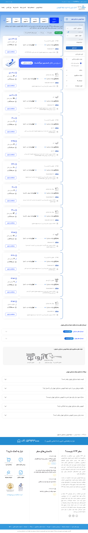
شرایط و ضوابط (65, 527)
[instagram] (77, 516)
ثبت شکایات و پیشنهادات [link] (14, 495)
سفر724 (84, 435)
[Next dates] (4, 20)
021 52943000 (30, 441)
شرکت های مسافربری (40, 527)
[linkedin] (73, 516)
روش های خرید (75, 527)
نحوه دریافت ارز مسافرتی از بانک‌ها (48, 491)
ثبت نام (7, 1)
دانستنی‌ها (15, 7)
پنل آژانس (8, 7)
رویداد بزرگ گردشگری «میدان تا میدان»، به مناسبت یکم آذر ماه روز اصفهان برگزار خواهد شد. (45, 471)
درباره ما (69, 1)
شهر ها (48, 527)
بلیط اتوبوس (39, 7)
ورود (11, 1)
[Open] (68, 28)
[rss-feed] (70, 516)
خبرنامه (25, 527)
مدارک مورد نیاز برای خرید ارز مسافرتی (47, 482)
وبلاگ (31, 527)
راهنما (3, 7)
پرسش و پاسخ (56, 527)
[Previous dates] (61, 20)
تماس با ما (64, 1)
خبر (49, 463)
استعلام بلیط (31, 7)
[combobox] (74, 28)
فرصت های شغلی (17, 527)
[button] (74, 59)
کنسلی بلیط (23, 7)
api (10, 527)
